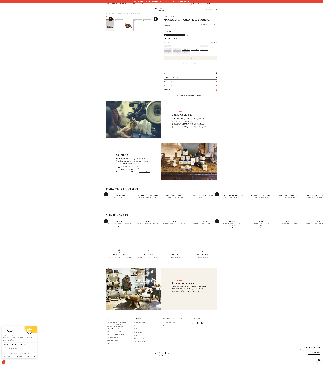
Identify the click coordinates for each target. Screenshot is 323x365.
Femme (108, 9)
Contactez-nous (167, 326)
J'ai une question (315, 352)
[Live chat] (318, 360)
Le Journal (137, 335)
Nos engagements (139, 323)
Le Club (136, 329)
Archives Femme (139, 338)
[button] (111, 19)
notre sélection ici (144, 172)
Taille (166, 42)
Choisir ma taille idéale (314, 355)
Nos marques (138, 332)
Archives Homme (139, 341)
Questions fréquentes (112, 337)
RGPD (108, 344)
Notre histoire (138, 326)
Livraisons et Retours (112, 340)
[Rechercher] (215, 9)
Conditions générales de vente (115, 334)
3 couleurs (167, 31)
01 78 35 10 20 (116, 328)
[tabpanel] (133, 16)
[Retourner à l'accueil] (161, 9)
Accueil (108, 13)
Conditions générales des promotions (117, 331)
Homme (116, 9)
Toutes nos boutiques (169, 323)
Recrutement (167, 329)
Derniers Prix (126, 9)
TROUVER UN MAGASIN (184, 297)
